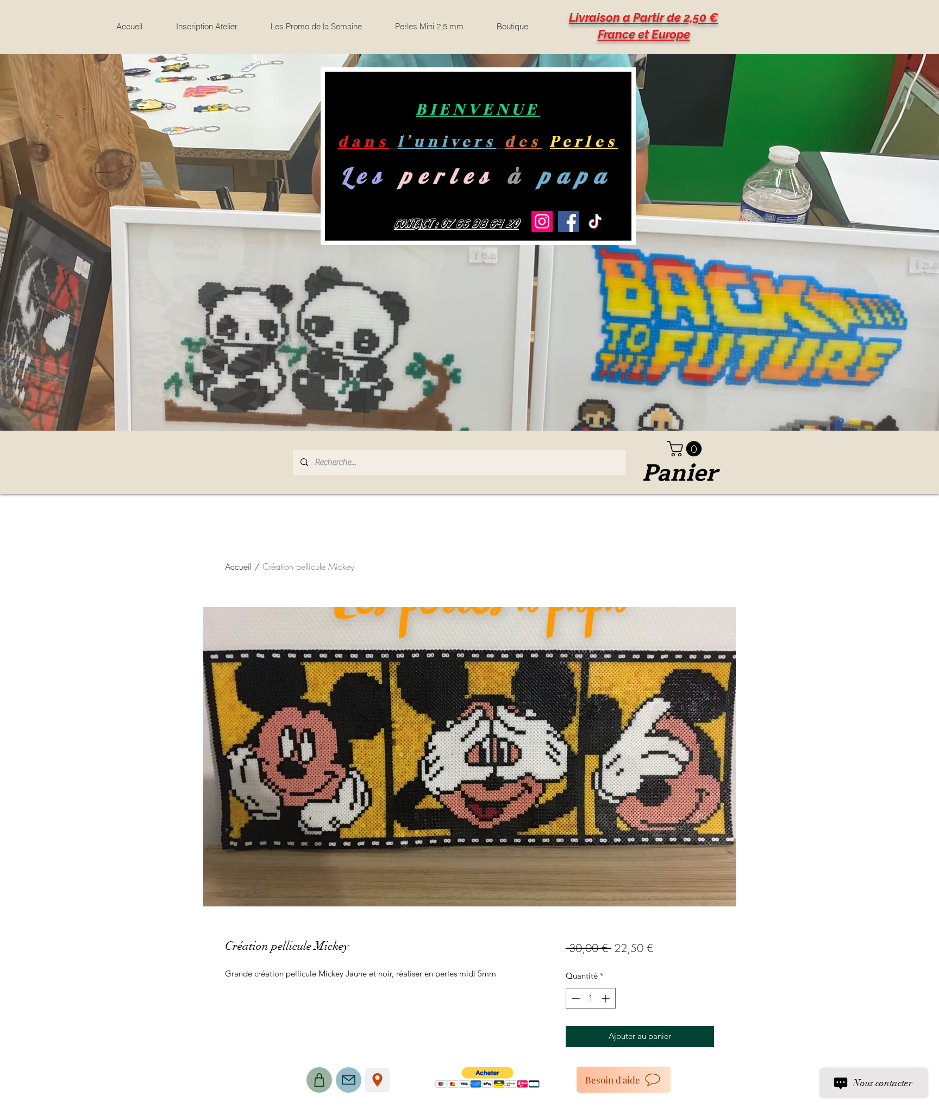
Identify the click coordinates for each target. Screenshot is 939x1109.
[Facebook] (568, 221)
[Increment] (606, 998)
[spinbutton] (590, 998)
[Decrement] (574, 998)
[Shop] (319, 1080)
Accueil (238, 566)
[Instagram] (542, 221)
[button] (686, 449)
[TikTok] (595, 221)
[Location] (377, 1080)
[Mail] (348, 1080)
